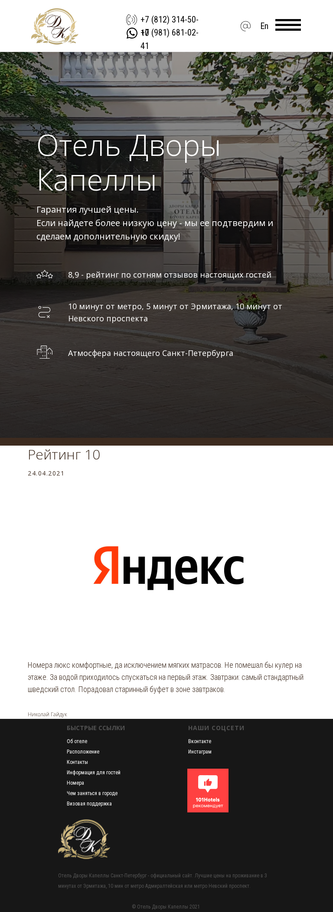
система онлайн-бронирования (58, 849)
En (264, 26)
